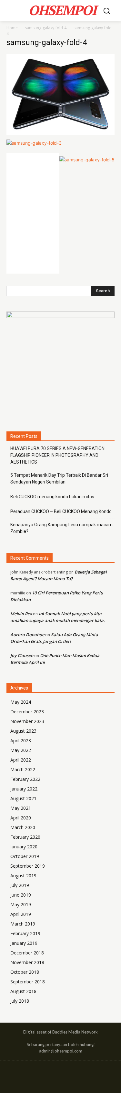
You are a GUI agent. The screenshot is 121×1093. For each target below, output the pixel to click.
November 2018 (27, 962)
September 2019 (27, 866)
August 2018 (23, 991)
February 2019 (25, 933)
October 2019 (24, 856)
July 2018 (19, 1001)
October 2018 (24, 972)
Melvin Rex (21, 614)
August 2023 (23, 731)
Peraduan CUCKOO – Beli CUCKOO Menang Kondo (61, 511)
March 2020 (22, 827)
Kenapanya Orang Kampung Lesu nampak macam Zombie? (61, 528)
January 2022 (23, 789)
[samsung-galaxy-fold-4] (60, 133)
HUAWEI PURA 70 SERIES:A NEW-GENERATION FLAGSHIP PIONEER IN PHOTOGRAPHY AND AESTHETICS (57, 455)
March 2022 (22, 769)
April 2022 (20, 760)
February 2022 (25, 779)
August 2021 (23, 798)
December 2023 (27, 712)
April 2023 (20, 740)
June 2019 (20, 895)
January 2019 (23, 943)
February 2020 (25, 837)
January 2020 (23, 847)
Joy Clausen (21, 655)
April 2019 (20, 914)
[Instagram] (60, 1074)
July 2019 (19, 885)
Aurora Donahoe (27, 634)
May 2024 (20, 702)
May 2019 (20, 904)
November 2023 (27, 721)
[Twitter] (73, 1074)
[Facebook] (48, 1074)
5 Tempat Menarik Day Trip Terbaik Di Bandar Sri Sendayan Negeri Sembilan (59, 478)
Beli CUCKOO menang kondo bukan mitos (52, 496)
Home (12, 28)
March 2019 (22, 924)
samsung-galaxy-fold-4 (45, 28)
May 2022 (20, 750)
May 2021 (20, 808)
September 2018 (27, 982)
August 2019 (23, 875)
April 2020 (20, 818)
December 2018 (27, 953)
